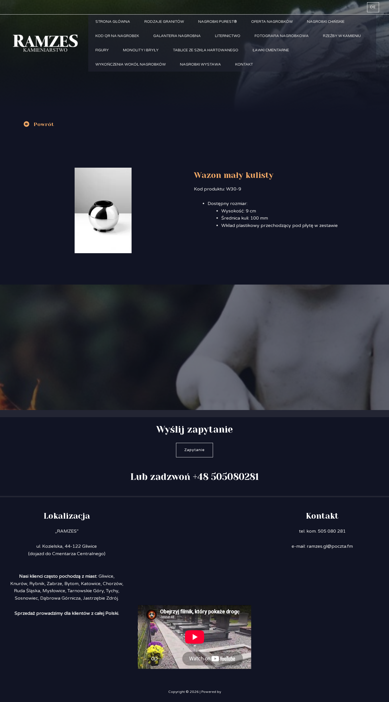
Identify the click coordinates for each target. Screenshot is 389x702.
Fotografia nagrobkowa (282, 36)
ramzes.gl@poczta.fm (330, 546)
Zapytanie (194, 450)
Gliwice (106, 576)
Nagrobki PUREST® (217, 21)
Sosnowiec (26, 598)
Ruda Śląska (27, 591)
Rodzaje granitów (164, 21)
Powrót (44, 124)
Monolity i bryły (141, 50)
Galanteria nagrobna (177, 36)
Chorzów (112, 584)
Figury (102, 50)
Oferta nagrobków (272, 21)
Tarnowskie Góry (85, 591)
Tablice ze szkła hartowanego (205, 50)
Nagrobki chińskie (326, 21)
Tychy (112, 591)
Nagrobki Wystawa (200, 64)
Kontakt (244, 64)
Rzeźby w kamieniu (342, 36)
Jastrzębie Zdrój (100, 598)
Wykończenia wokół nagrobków (130, 64)
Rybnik (36, 584)
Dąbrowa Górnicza (60, 598)
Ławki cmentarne (271, 50)
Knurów (18, 584)
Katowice (91, 584)
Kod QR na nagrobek (117, 36)
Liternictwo (227, 36)
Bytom (71, 584)
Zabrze (54, 584)
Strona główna (112, 21)
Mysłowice (53, 591)
